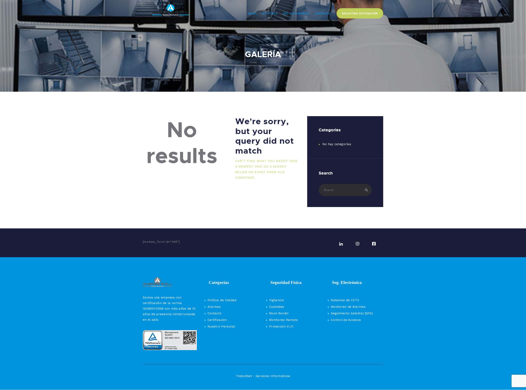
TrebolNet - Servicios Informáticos (263, 376)
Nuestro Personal (221, 326)
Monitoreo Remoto (283, 320)
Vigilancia (276, 300)
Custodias (276, 307)
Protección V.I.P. (281, 326)
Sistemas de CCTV (345, 300)
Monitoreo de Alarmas (348, 307)
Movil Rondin (279, 313)
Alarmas (214, 307)
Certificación (217, 320)
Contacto (214, 313)
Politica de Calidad (222, 300)
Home (253, 62)
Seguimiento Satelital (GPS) (352, 313)
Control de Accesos (346, 320)
